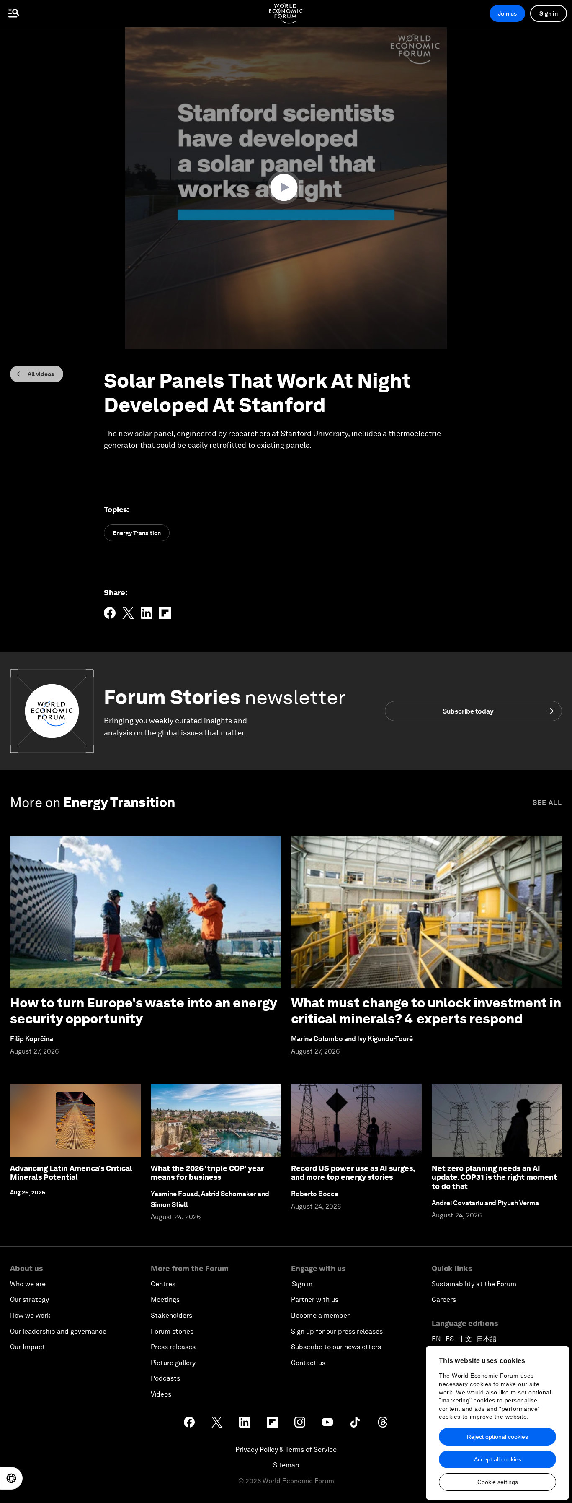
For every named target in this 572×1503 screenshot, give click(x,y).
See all (547, 803)
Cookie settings (497, 1482)
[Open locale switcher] (11, 1478)
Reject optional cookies (497, 1436)
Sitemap (286, 1465)
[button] (286, 187)
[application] (286, 188)
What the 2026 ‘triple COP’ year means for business (207, 1173)
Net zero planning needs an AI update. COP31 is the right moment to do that (494, 1177)
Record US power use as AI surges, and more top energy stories (353, 1173)
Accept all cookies (497, 1459)
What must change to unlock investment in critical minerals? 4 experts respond (426, 1010)
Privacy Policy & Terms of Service (286, 1450)
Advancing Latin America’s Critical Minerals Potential (71, 1173)
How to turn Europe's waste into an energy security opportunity (143, 1010)
